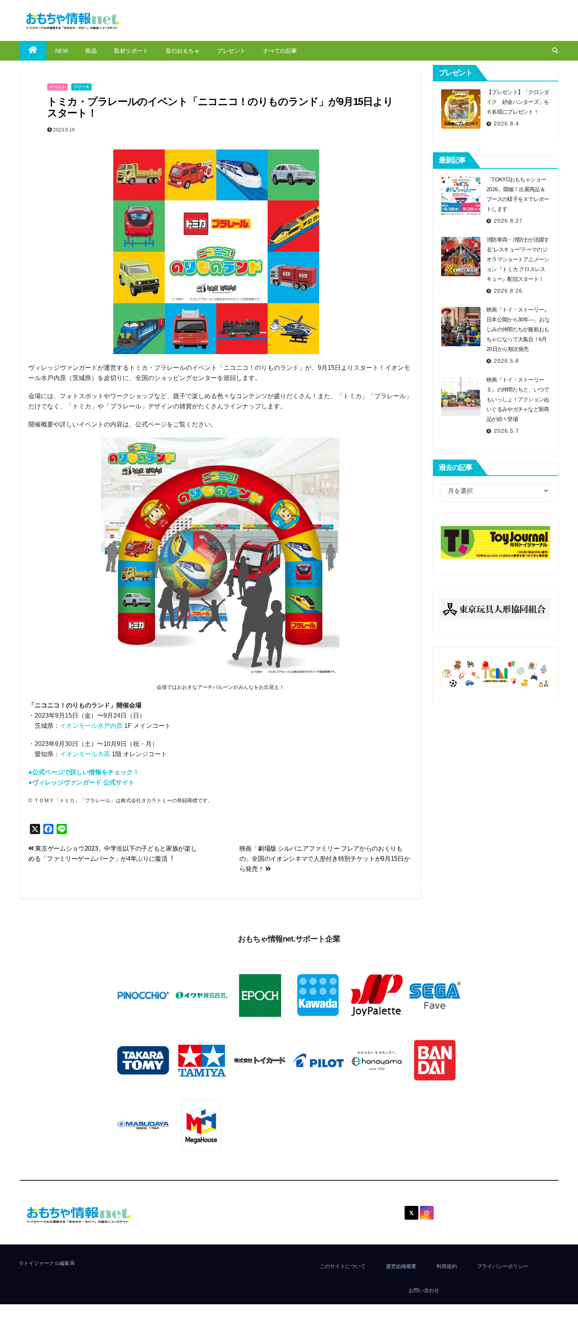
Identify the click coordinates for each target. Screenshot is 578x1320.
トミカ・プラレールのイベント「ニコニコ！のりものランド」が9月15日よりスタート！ (220, 107)
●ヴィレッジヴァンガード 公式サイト (81, 782)
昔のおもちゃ (183, 51)
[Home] (33, 51)
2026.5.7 (506, 431)
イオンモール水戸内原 (91, 725)
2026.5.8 (506, 361)
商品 (91, 51)
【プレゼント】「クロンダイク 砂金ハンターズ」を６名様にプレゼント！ (517, 102)
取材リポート (131, 51)
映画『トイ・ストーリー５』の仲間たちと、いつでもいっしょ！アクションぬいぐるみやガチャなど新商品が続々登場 (517, 399)
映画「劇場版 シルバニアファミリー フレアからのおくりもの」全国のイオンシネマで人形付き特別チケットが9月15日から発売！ (324, 858)
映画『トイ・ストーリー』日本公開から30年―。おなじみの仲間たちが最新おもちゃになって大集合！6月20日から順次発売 (518, 329)
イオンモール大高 (85, 754)
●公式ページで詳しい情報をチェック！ (83, 772)
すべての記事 (280, 51)
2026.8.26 (508, 291)
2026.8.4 (506, 123)
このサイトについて (343, 1266)
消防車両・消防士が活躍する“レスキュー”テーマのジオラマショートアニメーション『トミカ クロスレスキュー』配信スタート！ (517, 259)
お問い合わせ (424, 1290)
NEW (61, 51)
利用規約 (446, 1266)
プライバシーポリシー (502, 1266)
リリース (81, 87)
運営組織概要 (401, 1266)
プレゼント (231, 51)
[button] (555, 50)
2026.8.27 (508, 221)
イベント (57, 87)
